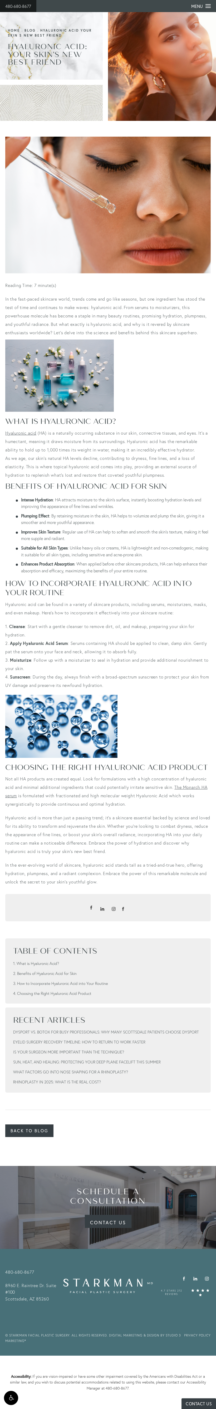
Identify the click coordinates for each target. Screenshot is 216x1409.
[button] (11, 1398)
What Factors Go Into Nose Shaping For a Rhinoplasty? (70, 1071)
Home (14, 30)
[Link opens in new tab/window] (184, 1279)
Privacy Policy (197, 1335)
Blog (30, 30)
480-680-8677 (18, 6)
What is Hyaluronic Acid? (38, 963)
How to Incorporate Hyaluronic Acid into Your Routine (62, 983)
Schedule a (108, 1196)
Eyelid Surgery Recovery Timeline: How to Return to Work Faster (79, 1042)
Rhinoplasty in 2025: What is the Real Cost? (57, 1081)
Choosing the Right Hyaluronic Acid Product (54, 993)
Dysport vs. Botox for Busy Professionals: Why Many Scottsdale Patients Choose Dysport (106, 1032)
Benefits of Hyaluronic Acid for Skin (47, 973)
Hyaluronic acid (20, 433)
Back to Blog (29, 1130)
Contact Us (108, 1222)
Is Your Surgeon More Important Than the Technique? (68, 1052)
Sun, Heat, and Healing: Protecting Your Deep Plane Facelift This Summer (87, 1062)
